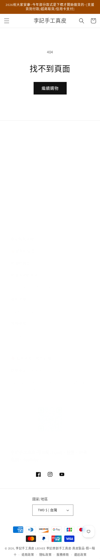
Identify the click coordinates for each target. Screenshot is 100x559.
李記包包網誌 (22, 239)
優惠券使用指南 (24, 221)
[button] (7, 21)
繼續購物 (50, 88)
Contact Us (20, 335)
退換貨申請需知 (24, 149)
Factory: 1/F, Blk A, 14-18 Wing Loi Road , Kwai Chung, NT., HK (49, 386)
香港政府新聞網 (24, 275)
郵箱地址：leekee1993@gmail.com (41, 370)
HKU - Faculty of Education (34, 287)
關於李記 (18, 137)
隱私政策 (18, 299)
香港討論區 (20, 263)
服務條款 (18, 323)
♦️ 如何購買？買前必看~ (32, 358)
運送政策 (80, 555)
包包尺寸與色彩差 (26, 209)
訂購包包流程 (22, 197)
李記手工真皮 (25, 548)
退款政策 (28, 555)
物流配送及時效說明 (28, 161)
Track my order (23, 311)
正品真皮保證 (22, 173)
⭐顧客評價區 (23, 251)
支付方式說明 (22, 185)
